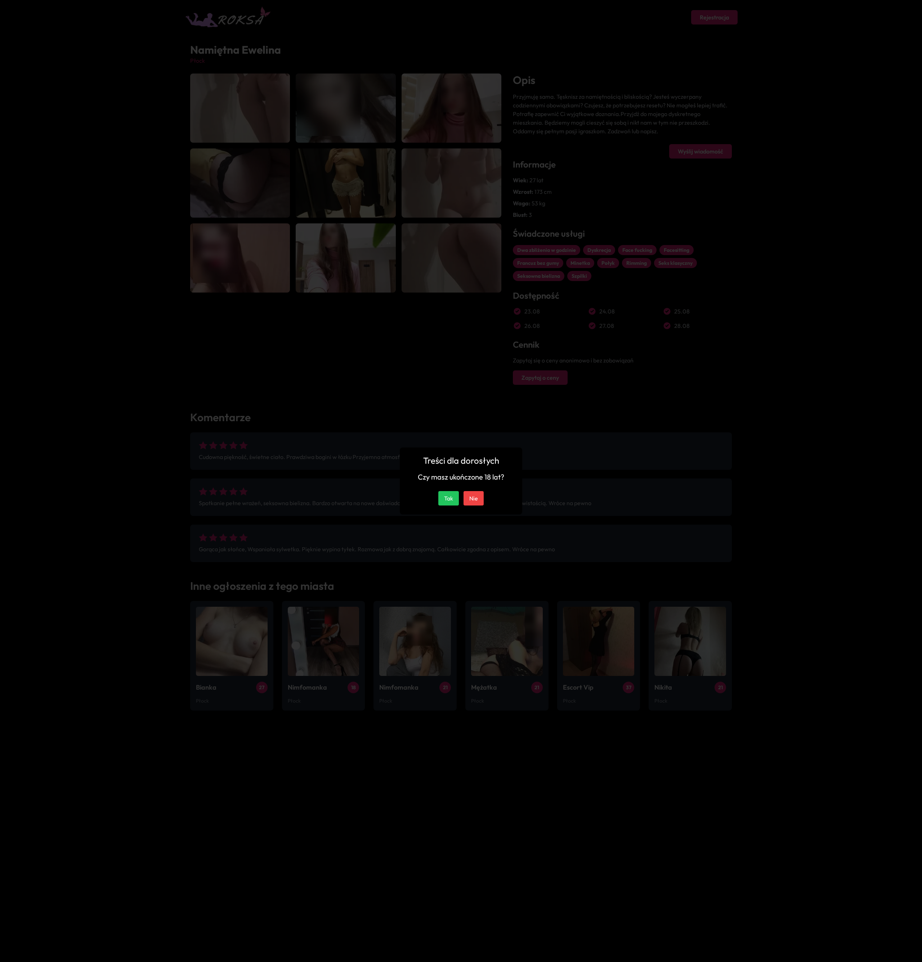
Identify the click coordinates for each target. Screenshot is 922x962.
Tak (448, 498)
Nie (473, 498)
